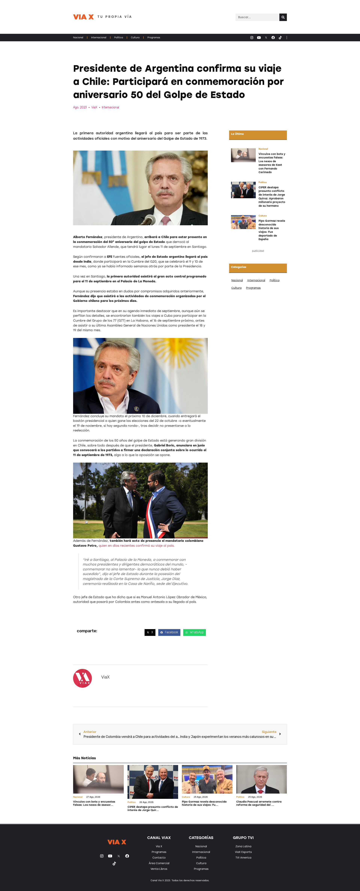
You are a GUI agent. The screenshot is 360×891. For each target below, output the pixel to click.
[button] (150, 632)
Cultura (135, 37)
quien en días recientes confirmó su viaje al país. (136, 545)
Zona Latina (243, 846)
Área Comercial (159, 863)
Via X (159, 846)
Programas (153, 37)
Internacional (98, 37)
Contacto (159, 857)
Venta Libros (159, 869)
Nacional (78, 37)
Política (118, 37)
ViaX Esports (243, 852)
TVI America (243, 857)
